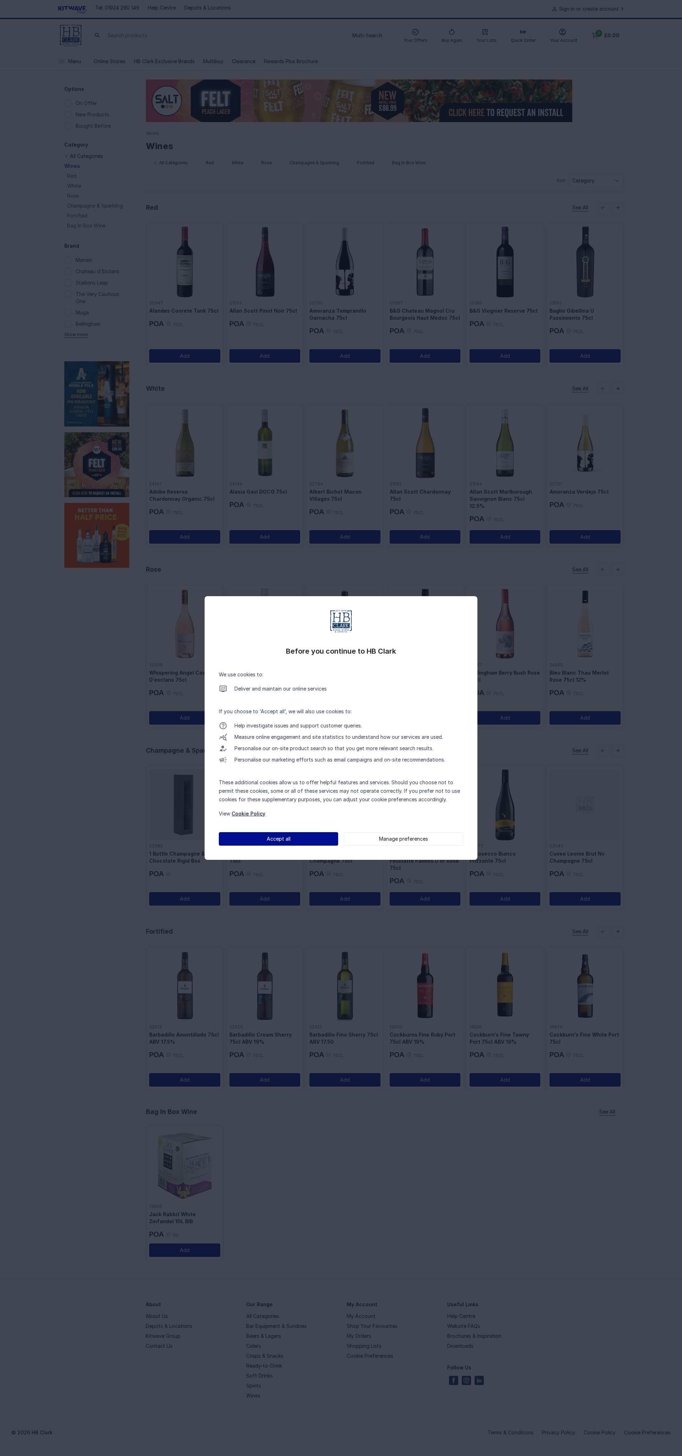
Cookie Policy (248, 814)
